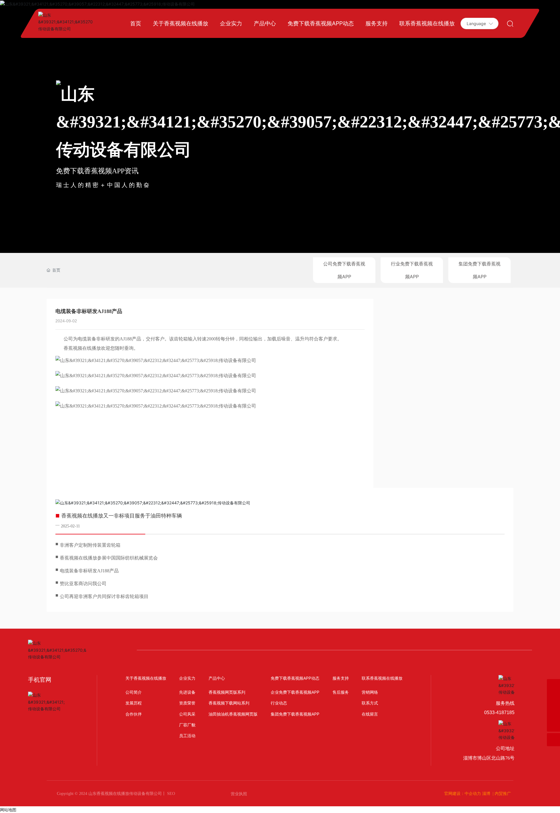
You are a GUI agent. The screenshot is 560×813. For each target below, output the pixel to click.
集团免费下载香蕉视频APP (480, 270)
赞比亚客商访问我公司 (83, 583)
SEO (170, 793)
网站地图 (8, 809)
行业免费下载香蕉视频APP (412, 270)
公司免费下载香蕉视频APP (344, 270)
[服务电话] (553, 698)
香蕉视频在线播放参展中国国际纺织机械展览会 (109, 557)
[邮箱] (553, 711)
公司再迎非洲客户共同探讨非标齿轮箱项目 (104, 596)
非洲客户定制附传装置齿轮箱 (90, 545)
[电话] (553, 685)
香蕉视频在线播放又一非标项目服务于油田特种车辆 (121, 516)
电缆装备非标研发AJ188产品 (89, 570)
